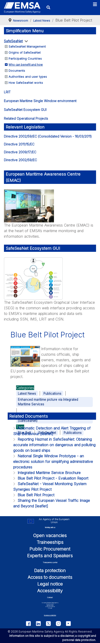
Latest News (27, 393)
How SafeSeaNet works (26, 82)
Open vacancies (50, 535)
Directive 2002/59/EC (20, 160)
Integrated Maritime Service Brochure (49, 472)
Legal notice (50, 584)
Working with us (50, 527)
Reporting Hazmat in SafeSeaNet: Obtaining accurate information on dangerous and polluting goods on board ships (54, 445)
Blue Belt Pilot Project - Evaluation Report (53, 478)
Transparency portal (50, 562)
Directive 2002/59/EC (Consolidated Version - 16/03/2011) (48, 136)
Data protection (50, 570)
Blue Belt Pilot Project (36, 495)
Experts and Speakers (50, 555)
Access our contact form (50, 615)
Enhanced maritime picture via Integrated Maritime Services (48, 402)
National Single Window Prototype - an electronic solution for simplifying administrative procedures (53, 461)
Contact (50, 597)
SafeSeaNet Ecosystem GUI (25, 110)
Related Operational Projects (26, 118)
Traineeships (50, 542)
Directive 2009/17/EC (20, 152)
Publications (52, 393)
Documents (17, 70)
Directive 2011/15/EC (19, 144)
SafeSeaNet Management (27, 46)
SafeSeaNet (13, 41)
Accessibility (50, 590)
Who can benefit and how (26, 64)
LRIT (7, 92)
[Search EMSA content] (48, 7)
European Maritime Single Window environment (40, 101)
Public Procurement (50, 549)
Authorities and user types (28, 76)
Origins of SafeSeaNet (25, 52)
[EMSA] (22, 7)
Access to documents (50, 577)
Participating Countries (25, 58)
